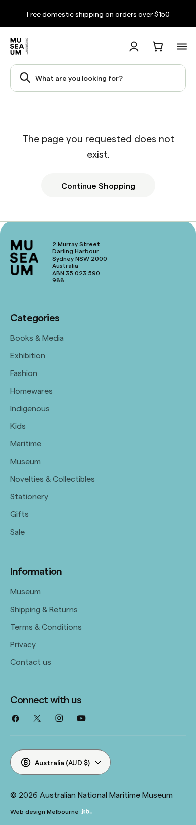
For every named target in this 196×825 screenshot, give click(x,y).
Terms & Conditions (46, 626)
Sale (17, 531)
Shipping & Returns (44, 609)
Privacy (23, 644)
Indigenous (30, 408)
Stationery (29, 496)
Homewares (31, 390)
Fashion (23, 372)
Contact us (30, 661)
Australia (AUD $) (62, 762)
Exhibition (27, 355)
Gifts (19, 513)
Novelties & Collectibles (52, 478)
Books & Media (37, 337)
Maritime (25, 443)
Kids (18, 425)
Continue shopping (98, 185)
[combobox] (98, 78)
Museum (25, 461)
